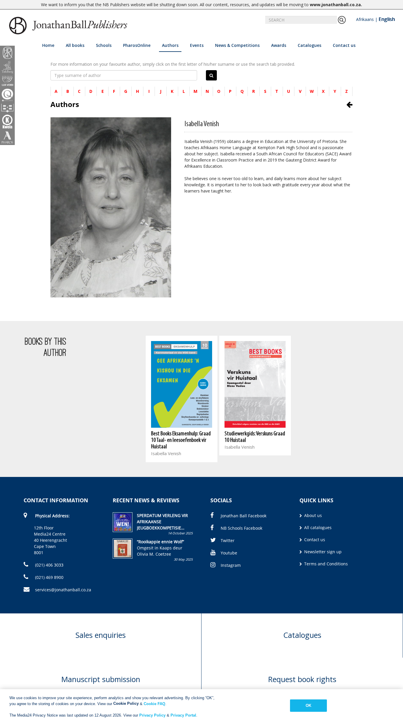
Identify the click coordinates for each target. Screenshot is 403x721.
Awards (278, 45)
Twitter (228, 540)
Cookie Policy (126, 703)
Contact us (344, 45)
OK (308, 705)
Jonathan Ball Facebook (243, 515)
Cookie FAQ (154, 703)
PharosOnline (136, 45)
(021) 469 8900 (48, 577)
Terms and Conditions (325, 564)
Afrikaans (365, 19)
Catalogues (309, 45)
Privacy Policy (152, 715)
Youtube (229, 553)
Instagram (231, 565)
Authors (170, 45)
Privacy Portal (183, 715)
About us (312, 515)
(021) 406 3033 (48, 565)
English (387, 19)
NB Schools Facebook (241, 528)
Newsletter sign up (322, 551)
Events (197, 45)
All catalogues (317, 527)
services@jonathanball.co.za (63, 589)
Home (48, 45)
